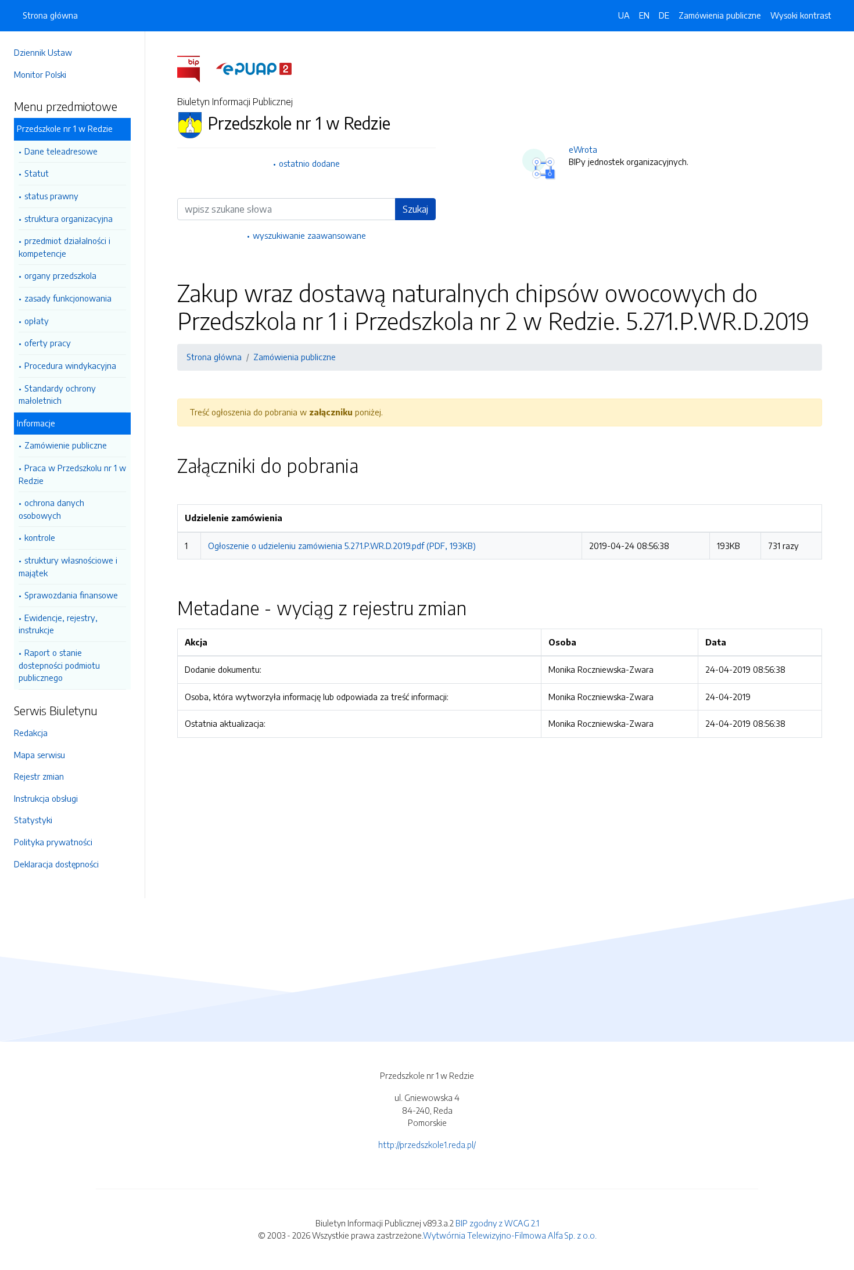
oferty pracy (47, 343)
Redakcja (31, 732)
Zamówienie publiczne (65, 445)
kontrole (39, 537)
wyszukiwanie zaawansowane (309, 235)
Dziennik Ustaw (43, 52)
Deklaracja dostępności (56, 864)
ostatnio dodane (309, 163)
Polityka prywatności (53, 842)
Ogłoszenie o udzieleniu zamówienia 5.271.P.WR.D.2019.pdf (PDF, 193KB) (342, 545)
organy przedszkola (60, 275)
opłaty (36, 320)
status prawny (51, 196)
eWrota (583, 149)
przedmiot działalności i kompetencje (64, 247)
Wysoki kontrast (800, 15)
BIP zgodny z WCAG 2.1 (497, 1223)
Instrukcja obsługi (46, 798)
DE (664, 15)
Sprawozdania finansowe (71, 595)
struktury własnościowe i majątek (68, 566)
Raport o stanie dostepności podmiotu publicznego (59, 665)
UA (624, 15)
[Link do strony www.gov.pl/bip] (195, 68)
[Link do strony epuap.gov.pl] (254, 68)
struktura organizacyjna (68, 218)
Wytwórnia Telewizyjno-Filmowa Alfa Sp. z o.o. (510, 1235)
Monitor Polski (40, 74)
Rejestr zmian (39, 776)
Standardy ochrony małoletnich (57, 394)
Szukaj (415, 209)
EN (644, 15)
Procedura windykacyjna (70, 365)
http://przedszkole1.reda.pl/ (427, 1144)
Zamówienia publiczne (720, 15)
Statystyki (33, 820)
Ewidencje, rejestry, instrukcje (58, 624)
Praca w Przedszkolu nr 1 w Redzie (72, 474)
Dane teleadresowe (61, 151)
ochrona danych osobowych (51, 509)
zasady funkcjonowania (68, 298)
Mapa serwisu (39, 754)
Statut (36, 173)
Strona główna (50, 15)
